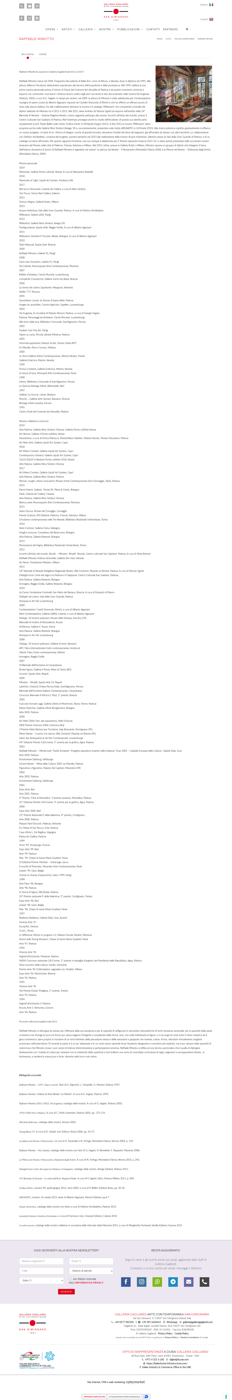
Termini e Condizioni (190, 1337)
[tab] (34, 54)
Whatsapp (172, 1322)
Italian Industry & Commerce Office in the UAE (166, 1367)
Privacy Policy (165, 1333)
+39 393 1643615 (151, 1322)
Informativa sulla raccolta (94, 1397)
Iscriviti (66, 1292)
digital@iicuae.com (179, 1360)
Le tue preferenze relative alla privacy (124, 1397)
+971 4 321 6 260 (154, 1360)
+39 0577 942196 (124, 1322)
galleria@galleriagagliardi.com (198, 1322)
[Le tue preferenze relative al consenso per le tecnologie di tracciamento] (226, 1397)
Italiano (204, 4)
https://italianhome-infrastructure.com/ (167, 1363)
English (205, 19)
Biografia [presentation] (28, 54)
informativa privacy (89, 1283)
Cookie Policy (182, 1333)
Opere (43, 54)
